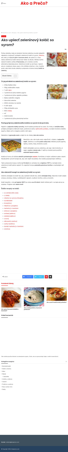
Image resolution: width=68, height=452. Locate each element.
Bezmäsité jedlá (6, 366)
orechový (7, 229)
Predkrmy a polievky (7, 384)
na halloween (8, 200)
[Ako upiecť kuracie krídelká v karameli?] (11, 297)
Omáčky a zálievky (7, 379)
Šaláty (4, 389)
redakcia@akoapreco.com (12, 442)
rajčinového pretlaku (41, 129)
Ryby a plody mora (7, 386)
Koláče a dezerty (6, 368)
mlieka (10, 111)
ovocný (6, 218)
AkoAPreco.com (6, 32)
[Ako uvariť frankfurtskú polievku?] (57, 294)
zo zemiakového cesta (11, 193)
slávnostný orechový (10, 221)
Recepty (14, 32)
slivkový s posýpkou (10, 211)
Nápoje (4, 374)
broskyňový (8, 203)
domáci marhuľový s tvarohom (13, 226)
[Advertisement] (34, 19)
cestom (35, 156)
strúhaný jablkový (9, 213)
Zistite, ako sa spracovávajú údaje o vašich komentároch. (44, 356)
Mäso (3, 371)
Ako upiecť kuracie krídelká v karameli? (9, 310)
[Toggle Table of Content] (14, 76)
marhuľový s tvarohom (11, 208)
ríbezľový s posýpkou (11, 206)
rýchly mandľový (9, 224)
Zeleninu (41, 55)
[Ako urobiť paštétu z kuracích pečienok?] (34, 296)
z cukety (7, 195)
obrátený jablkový (10, 216)
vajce (9, 90)
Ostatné (4, 381)
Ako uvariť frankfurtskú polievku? (57, 302)
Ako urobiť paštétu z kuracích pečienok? (33, 308)
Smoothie (6, 376)
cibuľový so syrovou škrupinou (13, 198)
